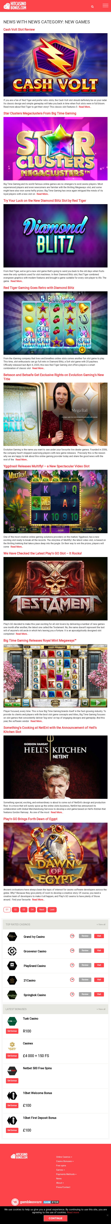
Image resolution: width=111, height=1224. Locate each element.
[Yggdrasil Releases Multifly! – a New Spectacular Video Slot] (55, 502)
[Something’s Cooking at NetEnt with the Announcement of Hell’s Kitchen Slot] (55, 768)
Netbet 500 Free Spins (37, 1068)
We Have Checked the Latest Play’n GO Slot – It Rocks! (42, 553)
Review (85, 936)
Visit (99, 936)
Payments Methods (65, 1174)
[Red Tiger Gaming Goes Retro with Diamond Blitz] (55, 324)
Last (52, 909)
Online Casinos (63, 1157)
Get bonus (12, 1031)
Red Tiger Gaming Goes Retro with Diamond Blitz (38, 288)
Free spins (61, 1166)
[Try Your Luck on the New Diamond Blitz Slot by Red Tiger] (55, 236)
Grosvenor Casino (35, 951)
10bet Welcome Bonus (37, 1093)
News (59, 1179)
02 (15, 909)
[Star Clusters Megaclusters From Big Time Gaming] (55, 149)
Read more (73, 1212)
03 (24, 909)
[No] (107, 1215)
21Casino (30, 980)
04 (32, 909)
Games (60, 1170)
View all (101, 924)
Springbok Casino (35, 995)
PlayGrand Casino (35, 965)
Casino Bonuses (64, 1161)
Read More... (85, 106)
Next (41, 909)
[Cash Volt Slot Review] (55, 65)
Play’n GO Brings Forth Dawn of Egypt (30, 819)
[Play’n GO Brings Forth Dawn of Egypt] (55, 855)
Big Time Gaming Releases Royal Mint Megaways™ (39, 640)
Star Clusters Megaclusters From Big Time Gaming (39, 113)
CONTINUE (55, 1218)
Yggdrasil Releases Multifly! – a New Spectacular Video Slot (46, 466)
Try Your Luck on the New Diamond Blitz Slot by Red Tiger (44, 200)
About (59, 1183)
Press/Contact (63, 1187)
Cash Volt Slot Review (19, 29)
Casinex (28, 1043)
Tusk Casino (30, 1018)
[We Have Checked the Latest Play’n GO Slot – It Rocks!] (55, 589)
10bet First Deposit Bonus (39, 1117)
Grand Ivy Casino (34, 936)
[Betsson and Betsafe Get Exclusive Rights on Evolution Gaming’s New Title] (55, 415)
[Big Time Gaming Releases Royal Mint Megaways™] (55, 676)
